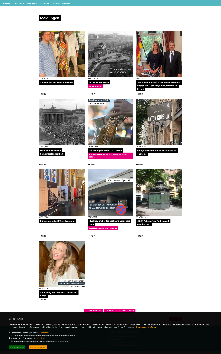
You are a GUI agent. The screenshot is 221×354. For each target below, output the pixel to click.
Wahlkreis (32, 3)
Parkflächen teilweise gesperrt (103, 228)
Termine (56, 3)
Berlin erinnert (95, 86)
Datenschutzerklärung (146, 327)
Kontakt (66, 3)
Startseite (8, 3)
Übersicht (44, 333)
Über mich (19, 3)
